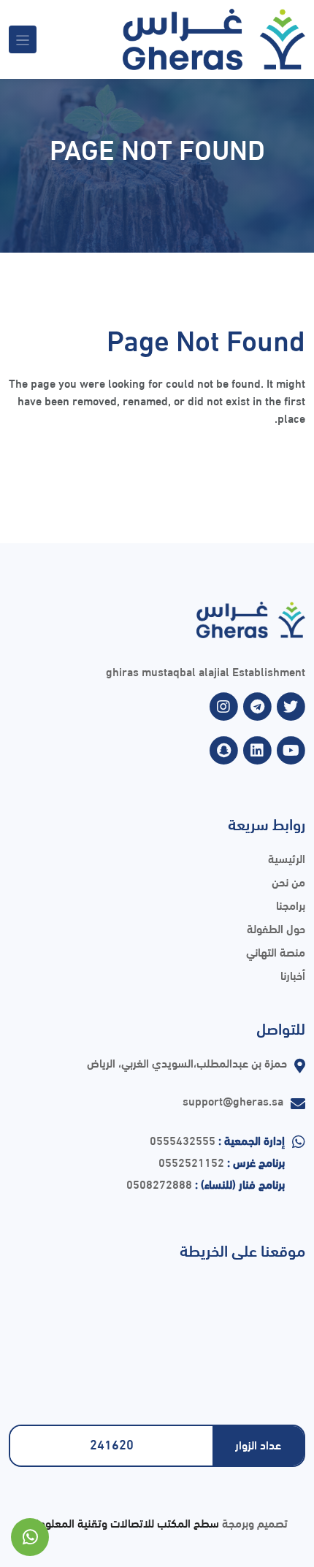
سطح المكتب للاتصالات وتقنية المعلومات (122, 1522)
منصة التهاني (275, 951)
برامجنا (290, 904)
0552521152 (191, 1161)
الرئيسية (286, 857)
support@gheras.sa (233, 1100)
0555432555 (182, 1139)
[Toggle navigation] (23, 39)
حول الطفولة (276, 927)
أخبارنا (292, 974)
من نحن (288, 881)
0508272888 (159, 1183)
